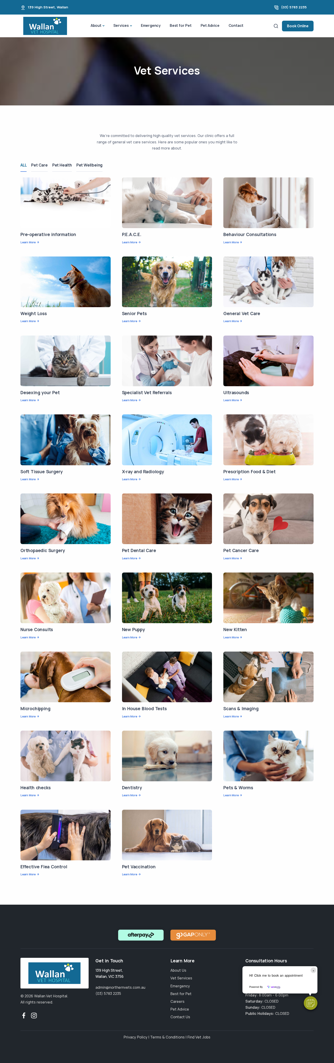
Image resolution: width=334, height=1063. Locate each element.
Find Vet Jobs (198, 1037)
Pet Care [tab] (39, 165)
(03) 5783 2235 (294, 7)
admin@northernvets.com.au (120, 987)
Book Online (298, 25)
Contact (236, 25)
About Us (178, 970)
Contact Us (180, 1016)
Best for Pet (181, 25)
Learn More (28, 242)
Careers (177, 1001)
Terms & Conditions (167, 1037)
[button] (310, 1003)
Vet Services (181, 978)
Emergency (151, 25)
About (96, 25)
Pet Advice (210, 25)
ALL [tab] (23, 165)
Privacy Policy (135, 1037)
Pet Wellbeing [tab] (89, 165)
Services (121, 25)
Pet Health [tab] (62, 165)
